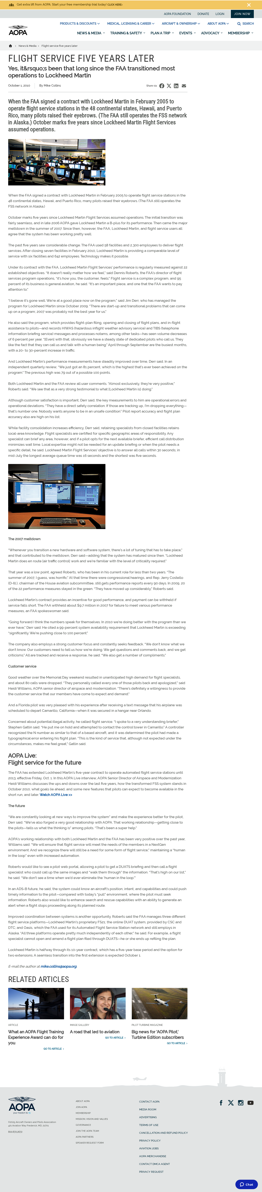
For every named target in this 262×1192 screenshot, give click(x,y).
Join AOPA (81, 1107)
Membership (239, 33)
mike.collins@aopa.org (59, 966)
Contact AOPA (149, 1101)
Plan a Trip (161, 33)
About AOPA (217, 23)
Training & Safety (126, 33)
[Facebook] (222, 1103)
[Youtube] (250, 1103)
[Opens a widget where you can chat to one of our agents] (246, 1185)
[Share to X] (169, 85)
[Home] (13, 45)
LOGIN (220, 14)
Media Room (147, 1109)
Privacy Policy (150, 1140)
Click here (114, 4)
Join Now (242, 14)
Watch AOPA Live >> (56, 795)
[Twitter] (232, 1103)
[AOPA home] (18, 34)
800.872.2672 (15, 1131)
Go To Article (53, 1048)
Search (248, 23)
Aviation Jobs (149, 1148)
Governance (83, 1125)
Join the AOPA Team (87, 1131)
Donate (203, 14)
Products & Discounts (78, 23)
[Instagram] (242, 1103)
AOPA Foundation (177, 14)
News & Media (89, 33)
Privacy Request (151, 1171)
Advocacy (210, 33)
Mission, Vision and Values (92, 1119)
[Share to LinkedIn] (176, 85)
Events (186, 33)
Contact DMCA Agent (154, 1164)
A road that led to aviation (95, 1031)
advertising (148, 1117)
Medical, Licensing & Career (129, 23)
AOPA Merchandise (152, 1156)
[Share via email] (183, 85)
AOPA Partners (85, 1137)
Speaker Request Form (90, 1143)
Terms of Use (148, 1125)
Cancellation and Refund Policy (163, 1132)
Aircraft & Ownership (179, 23)
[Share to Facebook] (161, 85)
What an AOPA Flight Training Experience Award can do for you (36, 1037)
